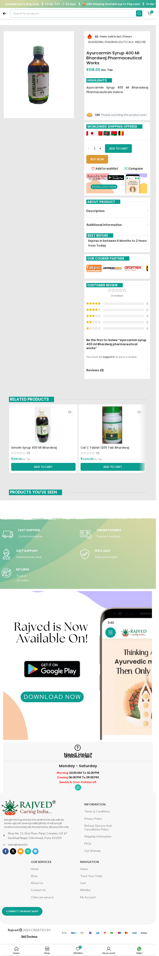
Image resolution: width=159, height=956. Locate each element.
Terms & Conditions (97, 811)
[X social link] (13, 851)
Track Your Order (91, 876)
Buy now (97, 159)
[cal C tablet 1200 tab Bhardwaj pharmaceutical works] (113, 425)
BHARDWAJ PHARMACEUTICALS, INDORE (117, 42)
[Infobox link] (39, 534)
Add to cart (118, 148)
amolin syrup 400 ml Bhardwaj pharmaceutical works (34, 450)
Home (35, 869)
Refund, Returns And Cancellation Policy (98, 827)
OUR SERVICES (41, 862)
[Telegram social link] (35, 851)
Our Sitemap (92, 850)
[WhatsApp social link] (78, 787)
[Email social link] (20, 851)
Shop (34, 876)
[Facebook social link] (5, 851)
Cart (83, 883)
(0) (28, 453)
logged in (109, 356)
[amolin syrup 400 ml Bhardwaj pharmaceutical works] (43, 425)
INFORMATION (95, 804)
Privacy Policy (93, 818)
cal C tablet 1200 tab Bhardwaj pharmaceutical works (105, 450)
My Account (88, 897)
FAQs (88, 843)
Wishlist (85, 890)
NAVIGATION (89, 862)
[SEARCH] (139, 13)
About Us (37, 883)
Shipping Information (97, 836)
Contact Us (38, 890)
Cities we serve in (42, 897)
